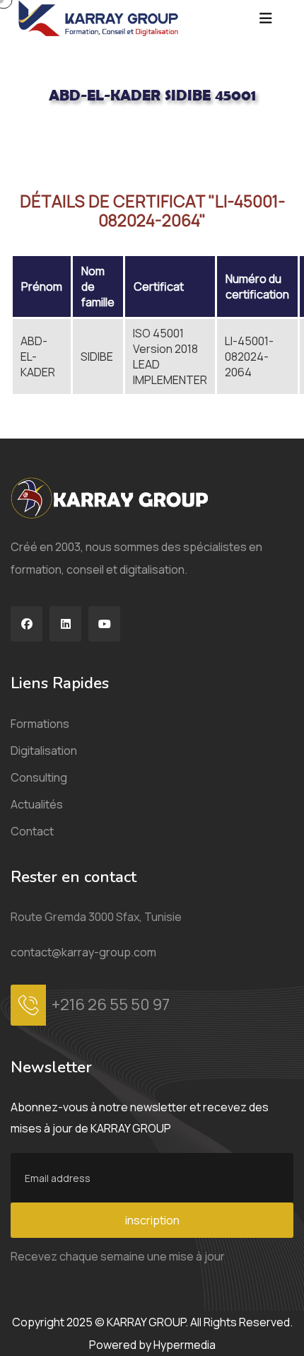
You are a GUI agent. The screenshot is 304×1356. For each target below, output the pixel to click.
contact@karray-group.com (83, 952)
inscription (152, 1220)
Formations (40, 723)
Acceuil (28, 142)
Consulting (39, 777)
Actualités (37, 804)
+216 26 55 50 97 (111, 1004)
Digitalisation (44, 750)
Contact (32, 831)
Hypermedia (184, 1344)
